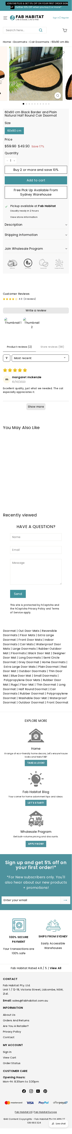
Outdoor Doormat (31, 702)
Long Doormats (30, 658)
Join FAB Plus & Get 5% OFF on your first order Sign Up (37, 5)
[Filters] (6, 358)
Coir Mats (27, 644)
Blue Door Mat (21, 676)
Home (7, 42)
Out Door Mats (28, 631)
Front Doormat (57, 702)
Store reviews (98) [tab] (52, 347)
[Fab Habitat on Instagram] (31, 1091)
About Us (9, 1015)
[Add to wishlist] (63, 52)
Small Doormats (45, 676)
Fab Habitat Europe (45, 1112)
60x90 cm (14, 131)
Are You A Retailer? (16, 1026)
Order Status (12, 1063)
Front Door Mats (30, 640)
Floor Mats (27, 635)
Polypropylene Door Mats (22, 680)
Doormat (9, 631)
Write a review (36, 310)
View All (55, 968)
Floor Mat (27, 685)
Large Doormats (24, 649)
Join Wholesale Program (24, 249)
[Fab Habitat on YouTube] (38, 1091)
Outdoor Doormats (32, 671)
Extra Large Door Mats (20, 667)
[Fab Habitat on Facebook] (24, 1091)
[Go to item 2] (32, 326)
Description (13, 225)
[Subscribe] (65, 900)
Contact (9, 1037)
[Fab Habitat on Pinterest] (45, 1091)
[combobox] (25, 30)
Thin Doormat (46, 685)
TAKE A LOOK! (36, 763)
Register (65, 17)
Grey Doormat (28, 662)
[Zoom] (58, 95)
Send (18, 594)
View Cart (9, 1057)
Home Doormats (54, 662)
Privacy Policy (36, 608)
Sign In (56, 17)
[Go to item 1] (13, 326)
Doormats (20, 42)
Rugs (14, 685)
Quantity (11, 153)
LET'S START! (36, 803)
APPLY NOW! (36, 844)
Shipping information (21, 235)
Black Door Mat (39, 653)
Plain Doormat (48, 667)
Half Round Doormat (33, 689)
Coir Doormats (39, 42)
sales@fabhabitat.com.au (30, 1000)
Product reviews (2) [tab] (19, 347)
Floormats (18, 653)
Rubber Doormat (32, 694)
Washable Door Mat (32, 698)
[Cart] (65, 30)
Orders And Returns (16, 1020)
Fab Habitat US (23, 1112)
